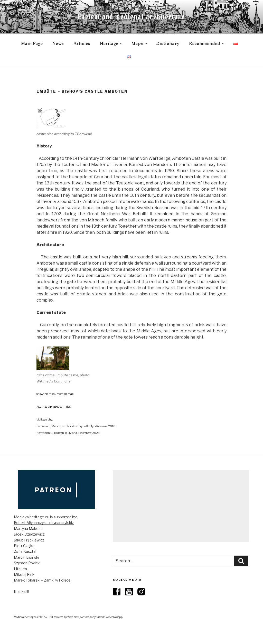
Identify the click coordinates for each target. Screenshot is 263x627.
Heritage (109, 43)
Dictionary (167, 43)
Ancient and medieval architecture (131, 16)
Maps (137, 43)
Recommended (204, 43)
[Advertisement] (181, 506)
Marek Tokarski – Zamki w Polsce (42, 580)
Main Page (32, 43)
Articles (81, 43)
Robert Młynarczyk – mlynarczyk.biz (44, 522)
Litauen (20, 569)
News (58, 43)
